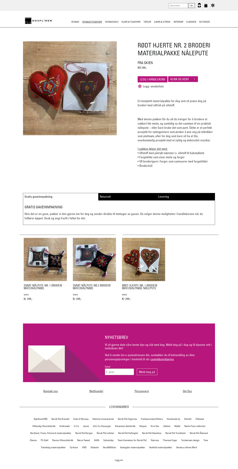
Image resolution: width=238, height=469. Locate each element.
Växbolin (95, 447)
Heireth (187, 418)
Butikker (204, 21)
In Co (76, 426)
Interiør (178, 21)
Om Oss (187, 391)
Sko (54, 39)
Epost (107, 366)
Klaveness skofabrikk (125, 426)
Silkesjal (92, 39)
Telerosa (155, 440)
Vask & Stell (179, 39)
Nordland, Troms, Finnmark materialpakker (50, 433)
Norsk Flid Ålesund (199, 433)
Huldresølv (64, 426)
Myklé (177, 426)
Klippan (143, 426)
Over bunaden (128, 39)
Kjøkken (191, 21)
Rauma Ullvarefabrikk (62, 440)
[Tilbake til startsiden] (38, 21)
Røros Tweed (83, 440)
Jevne (86, 426)
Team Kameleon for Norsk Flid (132, 440)
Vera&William (109, 447)
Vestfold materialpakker (160, 447)
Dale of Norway (81, 418)
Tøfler (147, 21)
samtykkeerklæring (162, 359)
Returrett (105, 196)
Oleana (33, 440)
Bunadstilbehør (92, 21)
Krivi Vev (155, 426)
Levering (163, 196)
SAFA (96, 440)
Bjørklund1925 (40, 418)
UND (84, 447)
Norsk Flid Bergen (84, 433)
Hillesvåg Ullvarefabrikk (43, 426)
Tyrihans (74, 447)
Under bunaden (148, 39)
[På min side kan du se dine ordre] (199, 6)
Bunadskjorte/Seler (72, 39)
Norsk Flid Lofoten (105, 433)
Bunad (75, 21)
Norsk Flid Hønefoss (151, 433)
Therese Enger (170, 440)
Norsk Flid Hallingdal (128, 433)
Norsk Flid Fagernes (127, 418)
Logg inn (119, 460)
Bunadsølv (111, 21)
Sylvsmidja (108, 440)
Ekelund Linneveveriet (103, 418)
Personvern (142, 391)
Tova (206, 440)
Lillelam (166, 426)
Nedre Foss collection (194, 426)
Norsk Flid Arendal (60, 418)
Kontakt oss (50, 391)
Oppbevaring (108, 39)
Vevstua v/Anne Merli (186, 447)
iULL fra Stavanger (102, 426)
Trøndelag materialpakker (53, 447)
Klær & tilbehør (131, 21)
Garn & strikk (162, 21)
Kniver (165, 39)
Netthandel (96, 391)
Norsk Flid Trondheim (175, 433)
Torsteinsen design (190, 440)
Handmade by (173, 418)
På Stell (44, 440)
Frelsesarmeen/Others (152, 418)
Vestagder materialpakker (132, 447)
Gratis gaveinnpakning (38, 196)
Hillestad (199, 418)
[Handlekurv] (206, 6)
